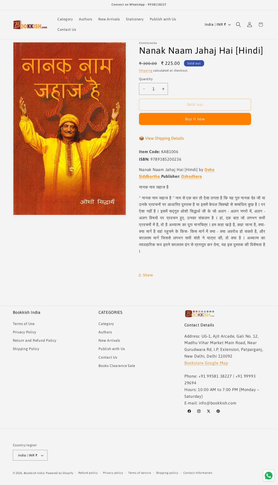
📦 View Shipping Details (161, 138)
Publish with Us (112, 349)
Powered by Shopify (59, 473)
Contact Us (108, 357)
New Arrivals (109, 340)
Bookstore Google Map (206, 362)
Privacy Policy (24, 332)
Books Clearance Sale (117, 366)
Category (106, 324)
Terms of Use (24, 324)
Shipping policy (167, 472)
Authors (105, 332)
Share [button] (148, 275)
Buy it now (195, 119)
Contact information (198, 472)
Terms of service (139, 472)
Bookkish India (34, 473)
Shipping (145, 70)
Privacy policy (113, 472)
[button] (238, 24)
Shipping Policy (26, 349)
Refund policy (88, 472)
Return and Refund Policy (34, 340)
